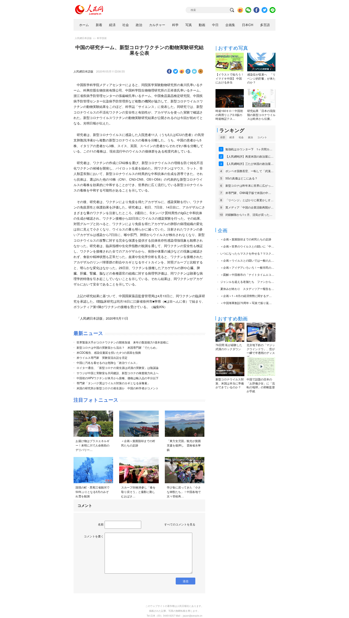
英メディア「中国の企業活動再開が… (249, 207)
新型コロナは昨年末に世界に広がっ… (249, 185)
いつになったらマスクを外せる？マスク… (247, 253)
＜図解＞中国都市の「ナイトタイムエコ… (247, 275)
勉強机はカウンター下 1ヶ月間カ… (248, 149)
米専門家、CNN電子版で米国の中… (248, 193)
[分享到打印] (194, 71)
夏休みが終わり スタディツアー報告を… (247, 289)
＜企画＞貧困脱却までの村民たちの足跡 (245, 239)
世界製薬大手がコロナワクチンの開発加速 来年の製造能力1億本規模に (123, 342)
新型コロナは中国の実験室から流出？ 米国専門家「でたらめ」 (118, 347)
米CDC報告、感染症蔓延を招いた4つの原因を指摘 (109, 353)
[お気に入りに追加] (200, 71)
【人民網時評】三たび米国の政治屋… (249, 164)
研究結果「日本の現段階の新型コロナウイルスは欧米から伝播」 (261, 115)
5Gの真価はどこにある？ (241, 178)
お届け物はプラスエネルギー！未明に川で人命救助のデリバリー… (92, 445)
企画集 (230, 24)
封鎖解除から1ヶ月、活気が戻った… (248, 215)
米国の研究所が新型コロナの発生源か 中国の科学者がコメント (118, 388)
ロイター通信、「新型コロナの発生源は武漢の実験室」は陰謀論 (118, 368)
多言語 (265, 24)
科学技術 (102, 38)
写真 (188, 24)
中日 (215, 24)
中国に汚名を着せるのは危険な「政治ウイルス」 (108, 363)
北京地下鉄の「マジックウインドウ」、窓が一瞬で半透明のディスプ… (261, 351)
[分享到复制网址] (188, 71)
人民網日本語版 (83, 38)
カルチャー (157, 24)
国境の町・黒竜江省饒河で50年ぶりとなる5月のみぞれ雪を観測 (92, 491)
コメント (262, 137)
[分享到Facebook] (169, 71)
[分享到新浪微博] (181, 71)
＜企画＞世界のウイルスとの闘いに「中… (247, 246)
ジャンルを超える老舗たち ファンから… (247, 282)
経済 (112, 24)
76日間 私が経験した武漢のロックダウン (228, 347)
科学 (175, 24)
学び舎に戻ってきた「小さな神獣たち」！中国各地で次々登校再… (184, 491)
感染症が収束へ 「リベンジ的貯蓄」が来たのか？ (261, 78)
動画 (202, 24)
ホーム (84, 24)
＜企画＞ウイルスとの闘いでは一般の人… (247, 260)
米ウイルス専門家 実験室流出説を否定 (102, 358)
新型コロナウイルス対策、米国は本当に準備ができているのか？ (229, 383)
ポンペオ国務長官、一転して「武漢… (249, 171)
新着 (99, 24)
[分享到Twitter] (175, 71)
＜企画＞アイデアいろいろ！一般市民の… (247, 267)
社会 (125, 24)
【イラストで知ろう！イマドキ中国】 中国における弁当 (229, 78)
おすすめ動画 (233, 318)
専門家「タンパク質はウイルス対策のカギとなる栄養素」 (113, 383)
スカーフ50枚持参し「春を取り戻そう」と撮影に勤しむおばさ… (138, 491)
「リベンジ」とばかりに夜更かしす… (249, 200)
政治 (139, 24)
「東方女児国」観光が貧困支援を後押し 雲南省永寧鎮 (184, 445)
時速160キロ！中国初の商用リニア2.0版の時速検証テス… (229, 115)
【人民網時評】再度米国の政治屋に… (249, 156)
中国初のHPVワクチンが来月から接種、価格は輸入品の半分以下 (118, 378)
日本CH (247, 24)
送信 (185, 581)
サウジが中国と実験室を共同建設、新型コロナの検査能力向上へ (118, 373)
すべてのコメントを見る (179, 524)
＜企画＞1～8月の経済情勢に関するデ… (246, 296)
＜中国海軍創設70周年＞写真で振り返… (246, 303)
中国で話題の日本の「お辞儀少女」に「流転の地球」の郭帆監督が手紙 (261, 385)
